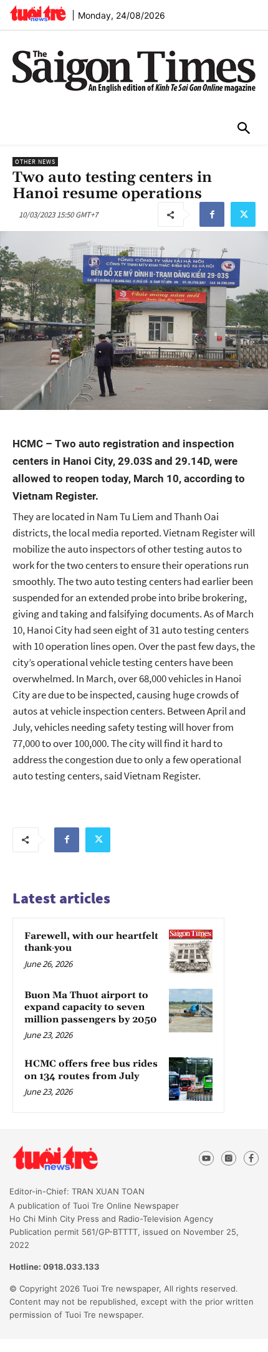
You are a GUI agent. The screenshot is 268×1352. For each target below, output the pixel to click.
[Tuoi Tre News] (77, 1158)
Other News (35, 162)
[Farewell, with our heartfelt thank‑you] (191, 951)
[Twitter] (243, 214)
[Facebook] (211, 214)
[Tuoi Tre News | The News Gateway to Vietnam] (37, 13)
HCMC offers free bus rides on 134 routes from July (91, 1070)
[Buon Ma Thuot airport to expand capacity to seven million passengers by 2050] (191, 1010)
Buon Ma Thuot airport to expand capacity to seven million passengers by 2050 (90, 1007)
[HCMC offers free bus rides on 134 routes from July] (191, 1079)
